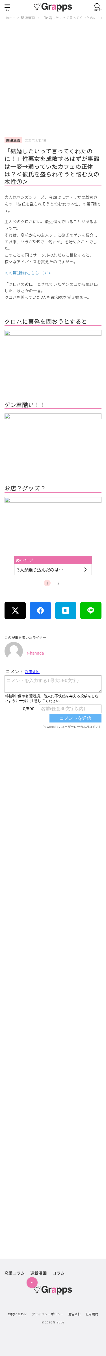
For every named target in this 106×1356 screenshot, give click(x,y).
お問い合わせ (17, 1314)
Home (10, 17)
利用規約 (91, 1314)
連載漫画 (39, 1273)
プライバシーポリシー (48, 1314)
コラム (58, 1273)
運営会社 (74, 1314)
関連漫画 (28, 17)
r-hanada (35, 653)
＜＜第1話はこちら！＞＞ (28, 273)
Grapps (58, 1322)
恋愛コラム (15, 1273)
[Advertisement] (53, 79)
